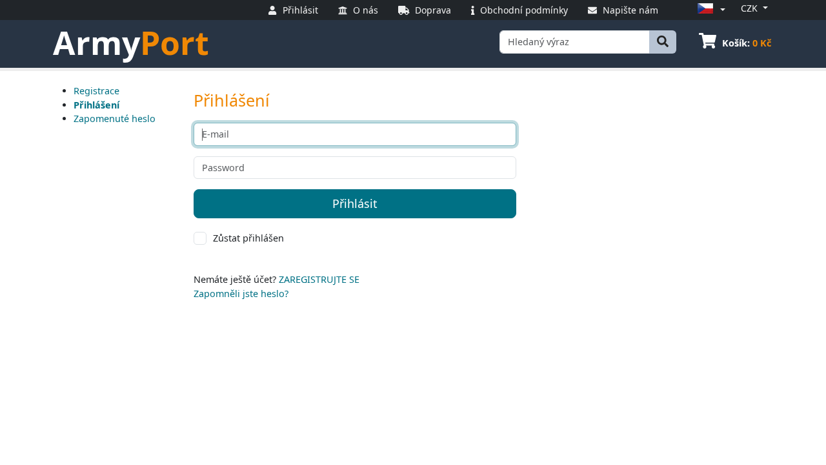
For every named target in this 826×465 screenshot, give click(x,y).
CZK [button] (750, 8)
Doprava (431, 10)
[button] (709, 9)
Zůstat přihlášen (248, 238)
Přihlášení (96, 105)
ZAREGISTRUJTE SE (319, 279)
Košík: (746, 43)
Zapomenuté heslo (115, 118)
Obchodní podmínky (523, 10)
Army (131, 43)
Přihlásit (299, 10)
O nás (364, 10)
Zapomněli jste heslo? (241, 293)
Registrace (96, 91)
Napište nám (629, 10)
